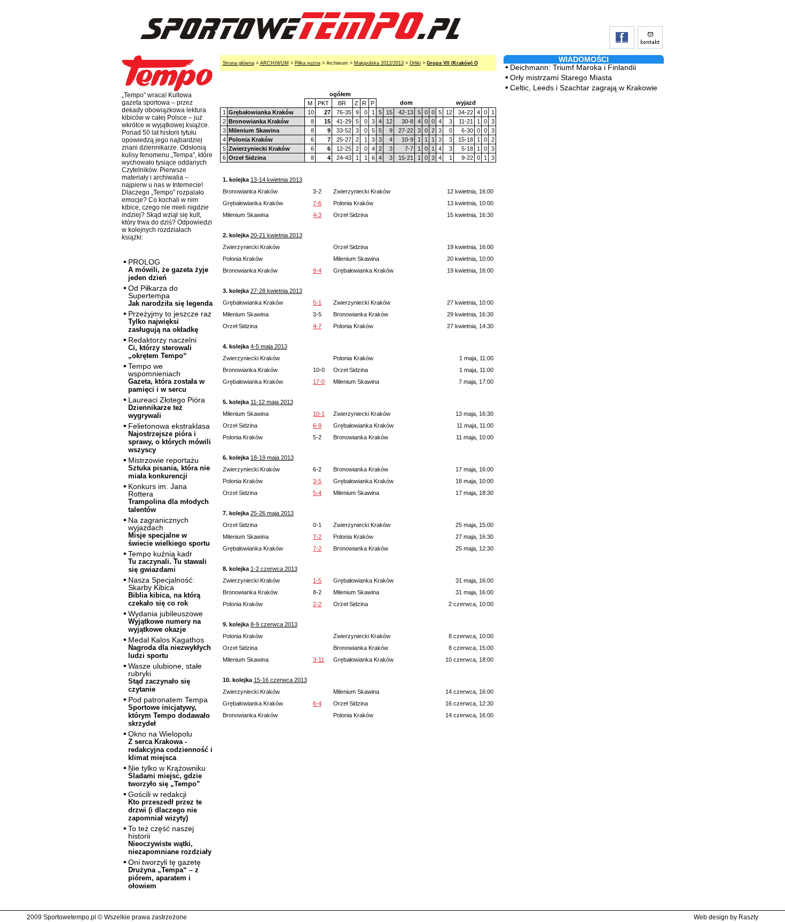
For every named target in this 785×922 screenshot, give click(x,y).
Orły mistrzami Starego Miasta (561, 77)
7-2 (317, 536)
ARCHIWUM (274, 63)
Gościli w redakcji (165, 806)
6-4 (317, 703)
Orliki (415, 63)
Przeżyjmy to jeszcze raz (169, 321)
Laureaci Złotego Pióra (166, 408)
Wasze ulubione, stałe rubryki (165, 677)
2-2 (317, 604)
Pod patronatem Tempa (169, 711)
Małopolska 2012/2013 (379, 63)
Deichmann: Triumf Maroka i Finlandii (573, 67)
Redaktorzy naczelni (162, 348)
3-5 (317, 481)
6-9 (317, 425)
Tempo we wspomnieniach (166, 377)
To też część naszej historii (169, 840)
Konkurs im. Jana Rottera (168, 498)
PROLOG (168, 270)
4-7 (317, 326)
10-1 (319, 413)
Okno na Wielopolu (170, 746)
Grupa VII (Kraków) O (452, 63)
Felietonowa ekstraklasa (169, 438)
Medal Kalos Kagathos (169, 648)
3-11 (318, 659)
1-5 (317, 580)
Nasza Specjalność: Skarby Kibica (164, 591)
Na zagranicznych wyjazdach (169, 531)
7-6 (317, 203)
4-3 (317, 215)
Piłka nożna (307, 63)
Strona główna (238, 63)
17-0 (319, 381)
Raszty (748, 917)
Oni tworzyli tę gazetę (164, 874)
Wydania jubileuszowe (165, 621)
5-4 (317, 493)
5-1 (317, 302)
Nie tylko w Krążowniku (167, 776)
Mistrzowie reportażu (169, 468)
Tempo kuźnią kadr (167, 561)
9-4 (317, 270)
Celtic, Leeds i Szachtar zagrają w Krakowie (583, 87)
